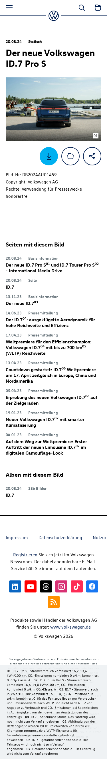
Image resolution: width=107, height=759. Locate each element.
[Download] (49, 156)
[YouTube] (31, 586)
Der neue (22, 303)
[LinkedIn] (15, 586)
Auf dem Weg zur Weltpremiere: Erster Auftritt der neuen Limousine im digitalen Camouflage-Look (46, 447)
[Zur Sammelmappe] (97, 7)
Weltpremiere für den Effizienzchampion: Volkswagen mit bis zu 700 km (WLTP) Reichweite (49, 347)
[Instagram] (61, 586)
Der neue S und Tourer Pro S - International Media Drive (52, 267)
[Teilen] (92, 156)
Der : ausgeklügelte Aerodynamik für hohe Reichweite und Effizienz (50, 322)
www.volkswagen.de (70, 627)
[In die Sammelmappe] (70, 156)
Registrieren (25, 554)
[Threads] (46, 586)
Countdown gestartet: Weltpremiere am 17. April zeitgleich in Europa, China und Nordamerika (51, 375)
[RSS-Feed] (54, 602)
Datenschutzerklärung (60, 537)
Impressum (17, 537)
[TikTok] (77, 586)
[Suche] (81, 7)
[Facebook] (92, 586)
